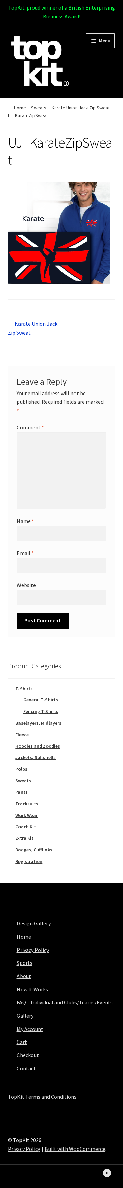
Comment (30, 427)
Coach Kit (25, 826)
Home (20, 108)
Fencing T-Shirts (40, 711)
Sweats (38, 108)
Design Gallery (34, 923)
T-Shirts (24, 688)
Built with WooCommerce (75, 1148)
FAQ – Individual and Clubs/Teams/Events (65, 1002)
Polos (21, 769)
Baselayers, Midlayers (38, 723)
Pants (21, 792)
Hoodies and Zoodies (37, 746)
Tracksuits (26, 804)
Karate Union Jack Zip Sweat (81, 108)
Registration (28, 861)
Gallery (25, 1015)
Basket (95, 1170)
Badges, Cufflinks (33, 850)
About (24, 976)
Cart (22, 1041)
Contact (26, 1068)
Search (61, 1176)
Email (25, 553)
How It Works (32, 989)
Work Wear (26, 815)
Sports (24, 962)
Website (26, 585)
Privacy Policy (33, 949)
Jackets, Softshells (35, 757)
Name (25, 521)
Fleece (22, 734)
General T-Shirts (40, 700)
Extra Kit (24, 838)
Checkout (28, 1055)
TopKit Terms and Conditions (42, 1096)
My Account (30, 1028)
